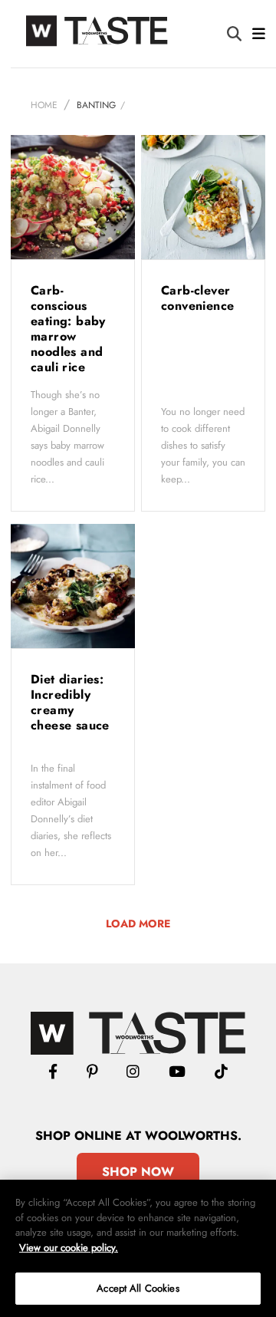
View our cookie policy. (68, 1247)
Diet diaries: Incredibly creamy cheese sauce (70, 702)
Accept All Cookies (138, 1288)
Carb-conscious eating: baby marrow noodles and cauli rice (68, 329)
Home (44, 105)
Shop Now (138, 1171)
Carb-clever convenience (199, 298)
